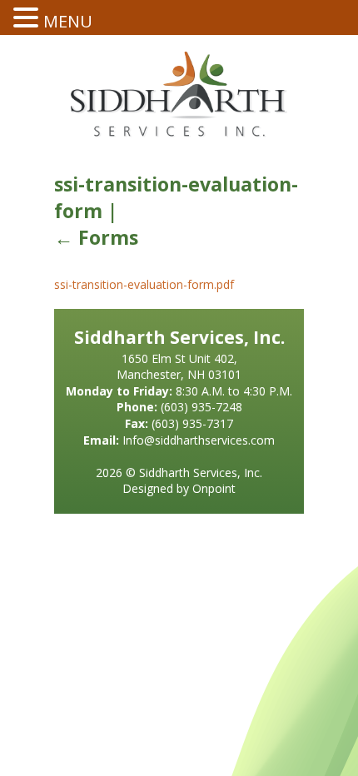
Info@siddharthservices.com (198, 440)
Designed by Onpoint (179, 488)
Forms (96, 237)
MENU (67, 21)
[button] (28, 18)
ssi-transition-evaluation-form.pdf (144, 284)
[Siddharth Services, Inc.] (179, 94)
